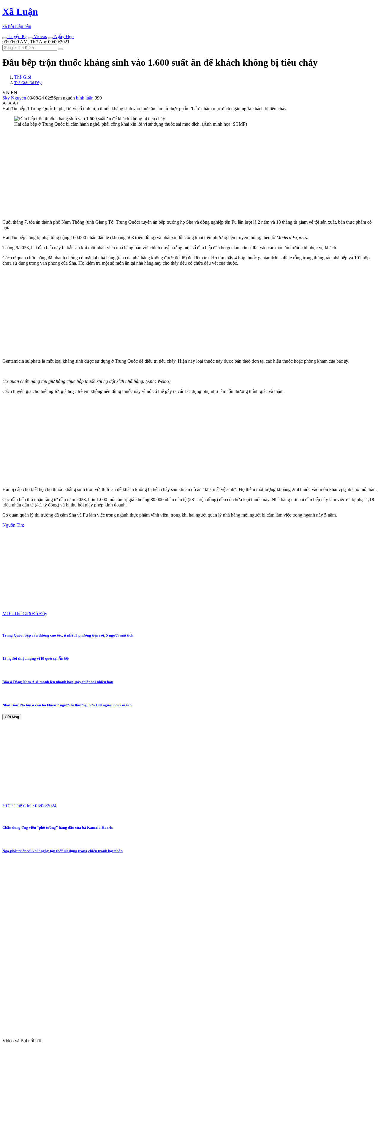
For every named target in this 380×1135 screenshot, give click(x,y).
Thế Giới (22, 77)
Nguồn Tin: (13, 525)
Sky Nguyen (14, 97)
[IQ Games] (4, 38)
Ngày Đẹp (63, 36)
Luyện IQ (17, 36)
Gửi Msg (12, 717)
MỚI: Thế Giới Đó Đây (24, 613)
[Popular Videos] (30, 38)
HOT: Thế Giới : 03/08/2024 (29, 805)
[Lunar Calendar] (50, 38)
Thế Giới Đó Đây (28, 82)
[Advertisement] (180, 173)
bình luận (85, 97)
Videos (40, 36)
